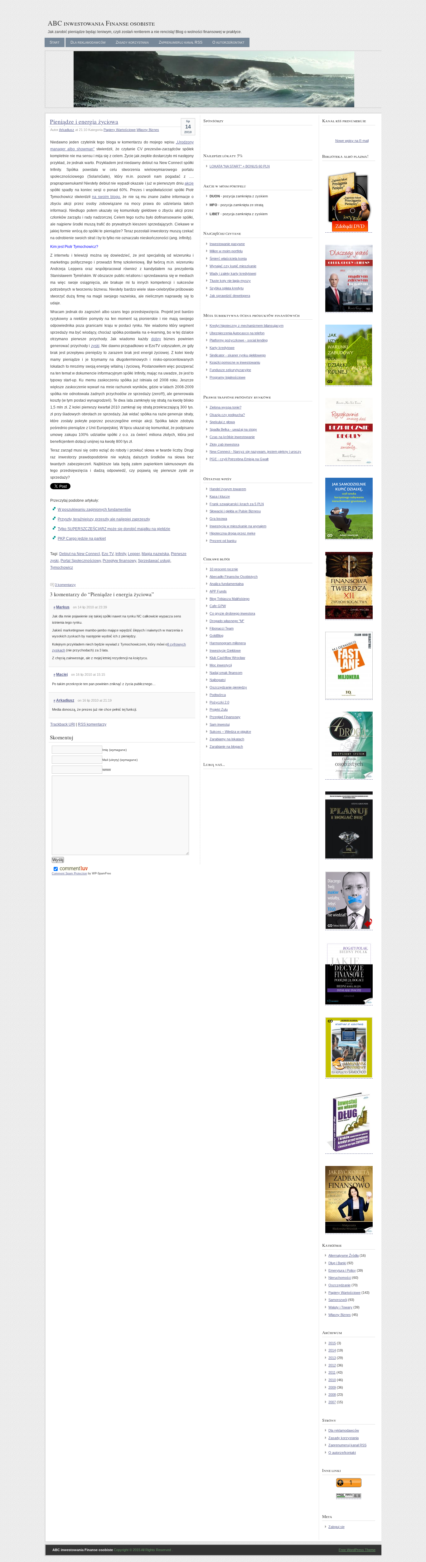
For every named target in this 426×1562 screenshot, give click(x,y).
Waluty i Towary (340, 1307)
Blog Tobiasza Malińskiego (229, 599)
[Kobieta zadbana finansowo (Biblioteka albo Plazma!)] (349, 1233)
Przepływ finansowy (119, 561)
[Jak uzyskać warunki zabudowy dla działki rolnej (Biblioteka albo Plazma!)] (348, 385)
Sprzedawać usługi (154, 561)
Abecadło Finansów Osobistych (234, 576)
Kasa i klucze (220, 496)
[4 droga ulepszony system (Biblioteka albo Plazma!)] (349, 778)
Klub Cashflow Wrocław (227, 658)
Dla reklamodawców (88, 42)
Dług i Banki (337, 1263)
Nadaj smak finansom (226, 673)
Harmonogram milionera (228, 643)
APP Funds (218, 591)
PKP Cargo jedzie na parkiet (82, 538)
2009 (332, 1387)
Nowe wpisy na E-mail (352, 141)
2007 (332, 1402)
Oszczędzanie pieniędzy (228, 687)
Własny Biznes (148, 130)
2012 (332, 1365)
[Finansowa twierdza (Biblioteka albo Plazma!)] (349, 619)
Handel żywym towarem (228, 489)
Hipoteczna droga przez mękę (232, 533)
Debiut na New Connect (79, 554)
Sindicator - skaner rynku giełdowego (238, 355)
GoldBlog (216, 635)
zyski (95, 346)
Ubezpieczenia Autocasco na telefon (237, 333)
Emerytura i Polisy (342, 1270)
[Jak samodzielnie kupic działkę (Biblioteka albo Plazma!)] (349, 538)
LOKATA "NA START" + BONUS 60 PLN (240, 166)
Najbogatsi (217, 680)
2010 (332, 1380)
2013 (332, 1358)
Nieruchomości (339, 1277)
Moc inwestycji (221, 665)
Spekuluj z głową (222, 422)
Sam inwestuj (220, 724)
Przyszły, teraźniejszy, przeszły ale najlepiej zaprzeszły (104, 519)
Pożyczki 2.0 (219, 702)
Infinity (120, 554)
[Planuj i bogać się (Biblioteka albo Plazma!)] (349, 858)
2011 (332, 1372)
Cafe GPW (218, 606)
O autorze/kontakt (228, 42)
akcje (189, 183)
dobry (156, 339)
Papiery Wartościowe (120, 130)
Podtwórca (218, 695)
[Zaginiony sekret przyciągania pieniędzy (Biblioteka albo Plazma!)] (348, 231)
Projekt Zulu (219, 709)
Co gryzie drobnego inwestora (232, 613)
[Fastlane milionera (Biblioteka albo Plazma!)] (349, 698)
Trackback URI (62, 724)
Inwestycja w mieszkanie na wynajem (238, 526)
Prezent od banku (223, 541)
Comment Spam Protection (69, 873)
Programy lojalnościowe (227, 377)
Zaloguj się (336, 1527)
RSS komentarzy (92, 724)
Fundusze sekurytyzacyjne (230, 370)
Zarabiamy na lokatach (227, 739)
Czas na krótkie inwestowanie (232, 437)
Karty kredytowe (222, 348)
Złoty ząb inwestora (224, 444)
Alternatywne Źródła (343, 1255)
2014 (332, 1350)
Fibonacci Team (222, 628)
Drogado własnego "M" (227, 621)
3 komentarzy (65, 585)
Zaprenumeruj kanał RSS (180, 42)
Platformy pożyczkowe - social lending (239, 340)
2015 (332, 1343)
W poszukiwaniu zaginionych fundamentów (94, 509)
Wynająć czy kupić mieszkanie (233, 266)
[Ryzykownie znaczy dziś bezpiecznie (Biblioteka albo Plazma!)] (349, 465)
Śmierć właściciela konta (228, 258)
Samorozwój (337, 1300)
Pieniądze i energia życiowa (84, 121)
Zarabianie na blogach (226, 746)
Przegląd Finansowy (225, 717)
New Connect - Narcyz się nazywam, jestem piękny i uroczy (255, 451)
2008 (332, 1394)
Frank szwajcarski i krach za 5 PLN (237, 504)
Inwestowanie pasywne (227, 244)
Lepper (134, 554)
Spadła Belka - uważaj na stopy (233, 429)
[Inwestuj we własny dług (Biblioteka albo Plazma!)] (349, 1152)
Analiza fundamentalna (227, 584)
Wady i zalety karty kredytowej (233, 273)
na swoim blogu (106, 197)
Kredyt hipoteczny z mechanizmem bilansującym (246, 325)
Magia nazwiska (155, 554)
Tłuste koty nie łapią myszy (230, 281)
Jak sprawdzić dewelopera (230, 295)
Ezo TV (108, 554)
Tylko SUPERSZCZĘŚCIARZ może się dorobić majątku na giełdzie (114, 529)
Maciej (62, 674)
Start (55, 42)
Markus (63, 607)
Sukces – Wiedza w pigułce (230, 731)
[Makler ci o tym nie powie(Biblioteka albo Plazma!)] (349, 929)
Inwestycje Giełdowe (225, 650)
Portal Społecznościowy (81, 561)
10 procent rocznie (224, 569)
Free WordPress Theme (357, 1550)
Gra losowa (218, 518)
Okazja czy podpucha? (227, 415)
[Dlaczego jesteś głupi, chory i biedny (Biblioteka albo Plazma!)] (349, 311)
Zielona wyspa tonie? (225, 407)
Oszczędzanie (339, 1285)
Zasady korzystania (132, 42)
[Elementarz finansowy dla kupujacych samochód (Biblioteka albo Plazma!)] (349, 1077)
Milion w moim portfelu (226, 251)
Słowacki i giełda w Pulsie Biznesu (235, 511)
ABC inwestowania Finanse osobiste (101, 22)
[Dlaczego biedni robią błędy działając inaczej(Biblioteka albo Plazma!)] (349, 1004)
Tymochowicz (61, 567)
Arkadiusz (66, 130)
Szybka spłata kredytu (227, 288)
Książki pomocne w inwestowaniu (235, 362)
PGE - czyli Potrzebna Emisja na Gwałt (239, 459)
